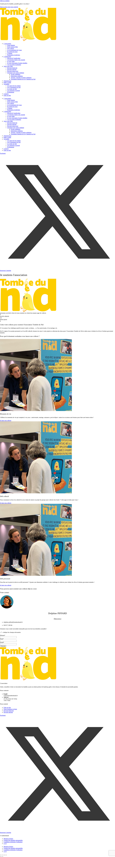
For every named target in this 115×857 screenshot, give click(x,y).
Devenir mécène (11, 69)
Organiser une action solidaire (15, 73)
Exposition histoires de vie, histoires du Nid (23, 79)
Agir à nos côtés (8, 66)
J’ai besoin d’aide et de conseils (16, 60)
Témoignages (7, 81)
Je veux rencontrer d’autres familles (17, 63)
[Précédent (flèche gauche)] (0, 856)
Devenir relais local (12, 71)
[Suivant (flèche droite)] (2, 856)
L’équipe (9, 53)
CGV (5, 843)
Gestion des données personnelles (13, 840)
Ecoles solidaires (15, 74)
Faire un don (7, 95)
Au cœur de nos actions (14, 85)
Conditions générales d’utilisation (13, 842)
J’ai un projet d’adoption (14, 64)
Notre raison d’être (12, 47)
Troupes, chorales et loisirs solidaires (21, 77)
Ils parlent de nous (12, 51)
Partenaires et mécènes (13, 55)
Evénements (10, 92)
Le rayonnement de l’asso (14, 50)
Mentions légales (8, 838)
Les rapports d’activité (13, 90)
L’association (7, 43)
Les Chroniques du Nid (13, 87)
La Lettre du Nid (12, 89)
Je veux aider (11, 61)
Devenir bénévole (12, 68)
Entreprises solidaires (17, 76)
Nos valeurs (10, 48)
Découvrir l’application (13, 58)
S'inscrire (3, 646)
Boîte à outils (7, 82)
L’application (7, 56)
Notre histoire (11, 45)
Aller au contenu (4, 1)
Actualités (6, 84)
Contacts (6, 94)
